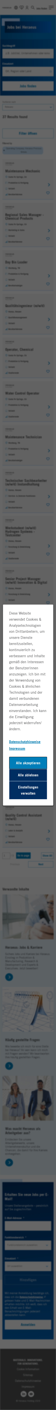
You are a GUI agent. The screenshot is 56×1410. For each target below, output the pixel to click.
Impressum (17, 748)
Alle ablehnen (28, 775)
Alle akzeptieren (28, 763)
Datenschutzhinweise (24, 741)
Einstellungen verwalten (28, 790)
